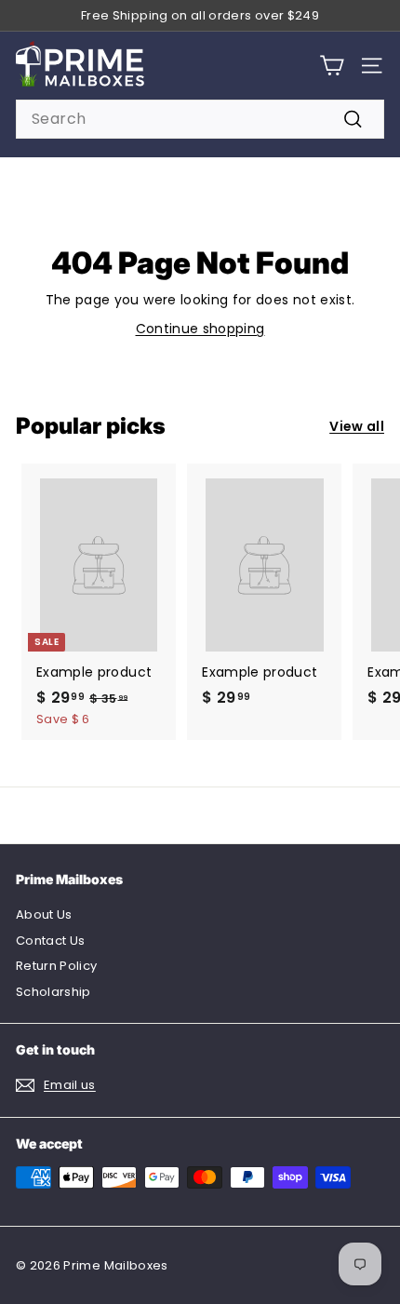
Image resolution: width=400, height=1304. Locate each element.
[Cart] (331, 65)
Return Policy (57, 966)
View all (356, 426)
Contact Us (51, 940)
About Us (44, 914)
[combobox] (200, 119)
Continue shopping (200, 328)
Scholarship (53, 992)
